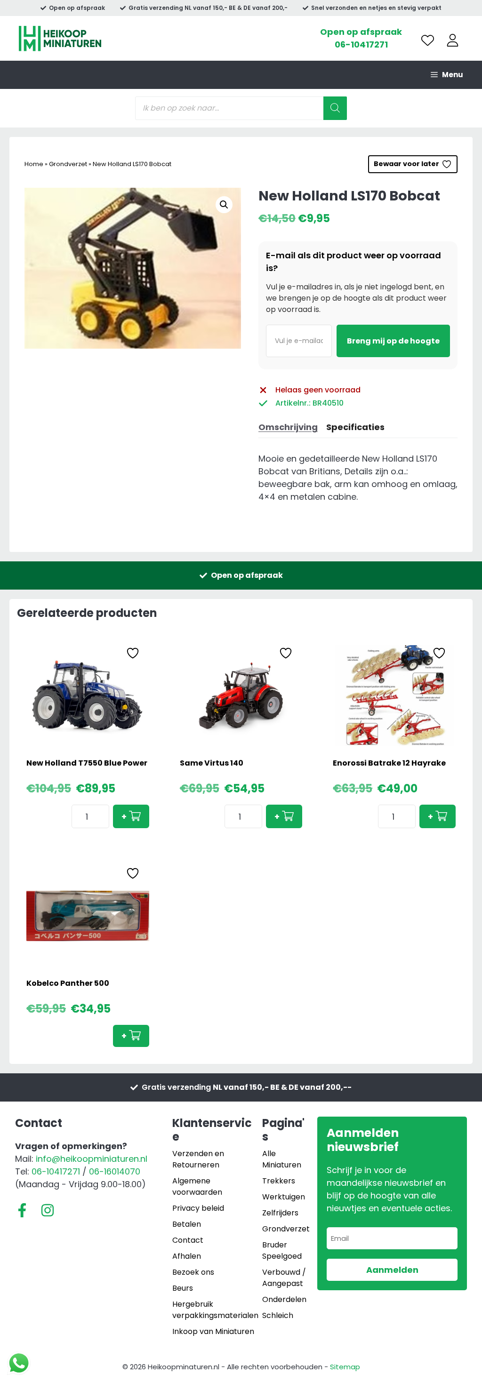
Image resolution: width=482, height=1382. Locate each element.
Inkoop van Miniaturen (213, 1331)
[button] (224, 204)
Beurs (182, 1288)
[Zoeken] (335, 108)
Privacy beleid (198, 1208)
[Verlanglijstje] (427, 40)
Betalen (186, 1224)
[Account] (452, 40)
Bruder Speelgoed (282, 1250)
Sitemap (345, 1367)
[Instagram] (47, 1210)
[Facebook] (22, 1210)
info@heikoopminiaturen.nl (91, 1159)
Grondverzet (68, 164)
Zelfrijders (280, 1212)
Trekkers (278, 1180)
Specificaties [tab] (355, 427)
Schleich (277, 1315)
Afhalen (186, 1256)
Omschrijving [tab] (288, 427)
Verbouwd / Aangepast (284, 1278)
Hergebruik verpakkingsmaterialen (215, 1310)
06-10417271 (361, 44)
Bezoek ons (193, 1272)
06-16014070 (114, 1171)
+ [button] (124, 817)
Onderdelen (284, 1299)
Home (33, 164)
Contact (187, 1240)
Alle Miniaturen (281, 1159)
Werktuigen (283, 1196)
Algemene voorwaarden (197, 1186)
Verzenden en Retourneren (198, 1159)
